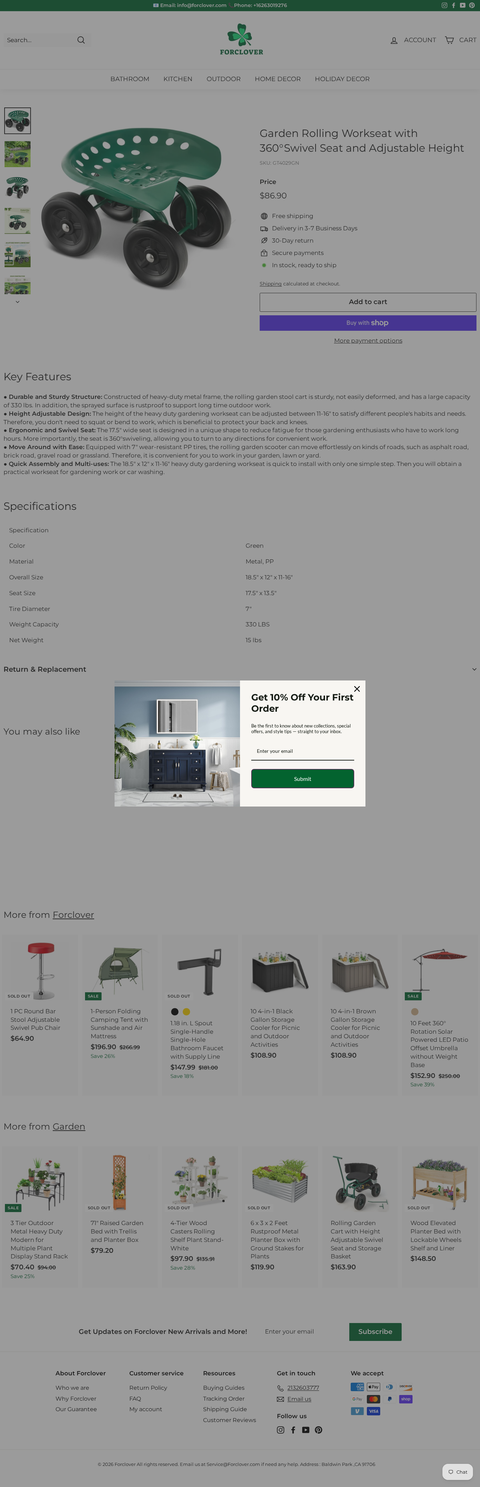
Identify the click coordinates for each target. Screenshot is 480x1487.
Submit (302, 778)
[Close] (357, 688)
